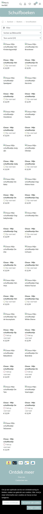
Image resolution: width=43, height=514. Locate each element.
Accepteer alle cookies (31, 502)
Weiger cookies (34, 507)
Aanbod (10, 21)
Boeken (20, 21)
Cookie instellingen (11, 502)
